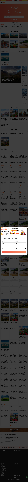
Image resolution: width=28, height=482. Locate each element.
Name (2, 239)
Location (3, 243)
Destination (15, 243)
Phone (15, 239)
